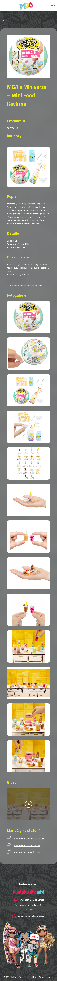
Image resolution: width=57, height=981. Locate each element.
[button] (22, 180)
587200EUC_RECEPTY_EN (27, 845)
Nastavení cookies (27, 977)
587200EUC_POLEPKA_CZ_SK (29, 838)
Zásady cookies (46, 977)
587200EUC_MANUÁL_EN (27, 852)
